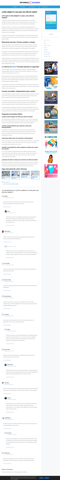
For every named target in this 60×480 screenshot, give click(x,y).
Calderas (45, 43)
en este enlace (16, 479)
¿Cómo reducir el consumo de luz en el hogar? (11, 183)
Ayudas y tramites (47, 40)
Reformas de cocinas (47, 56)
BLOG (39, 6)
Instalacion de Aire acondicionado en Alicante (34, 177)
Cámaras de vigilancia (47, 45)
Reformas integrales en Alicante (15, 178)
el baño (13, 67)
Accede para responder (7, 206)
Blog (44, 41)
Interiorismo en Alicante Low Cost (24, 177)
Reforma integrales (6, 182)
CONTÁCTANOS (44, 6)
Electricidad (45, 49)
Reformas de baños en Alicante (6, 178)
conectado (13, 472)
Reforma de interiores (47, 52)
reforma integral (27, 119)
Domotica (45, 47)
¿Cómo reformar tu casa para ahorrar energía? (11, 184)
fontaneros (45, 50)
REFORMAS (15, 6)
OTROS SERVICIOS (31, 6)
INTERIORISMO (22, 6)
